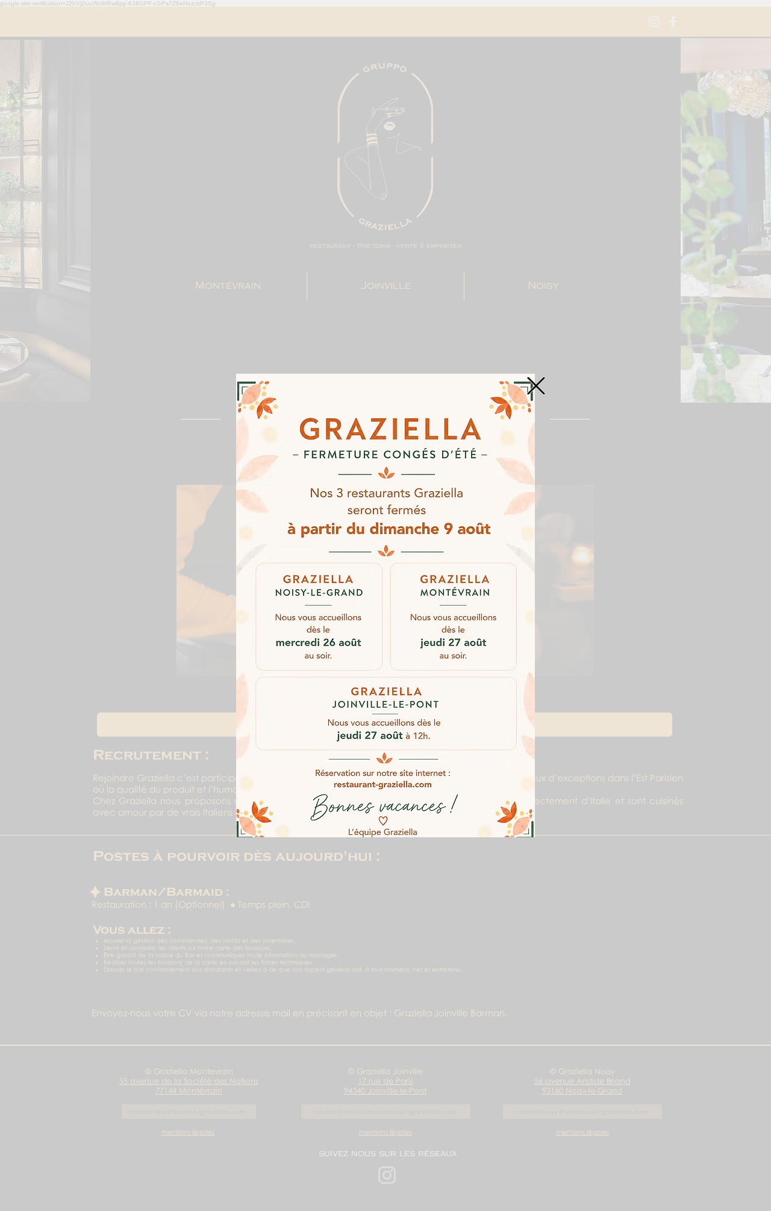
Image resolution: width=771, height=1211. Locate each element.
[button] (536, 386)
